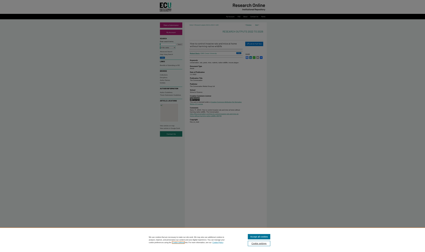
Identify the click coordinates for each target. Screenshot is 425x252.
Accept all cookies (259, 236)
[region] (212, 240)
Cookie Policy (217, 242)
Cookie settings (178, 242)
